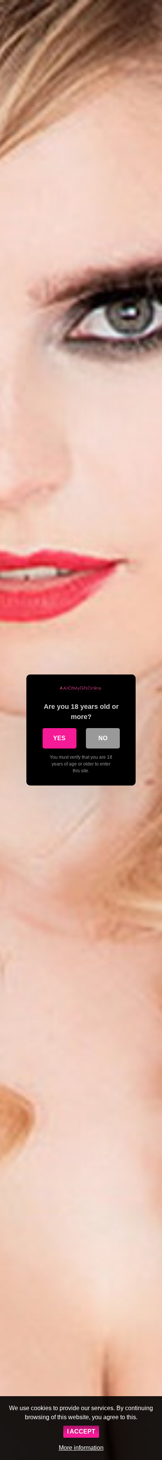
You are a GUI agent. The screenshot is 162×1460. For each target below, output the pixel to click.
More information (81, 1448)
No (102, 738)
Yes (59, 738)
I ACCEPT (81, 1431)
